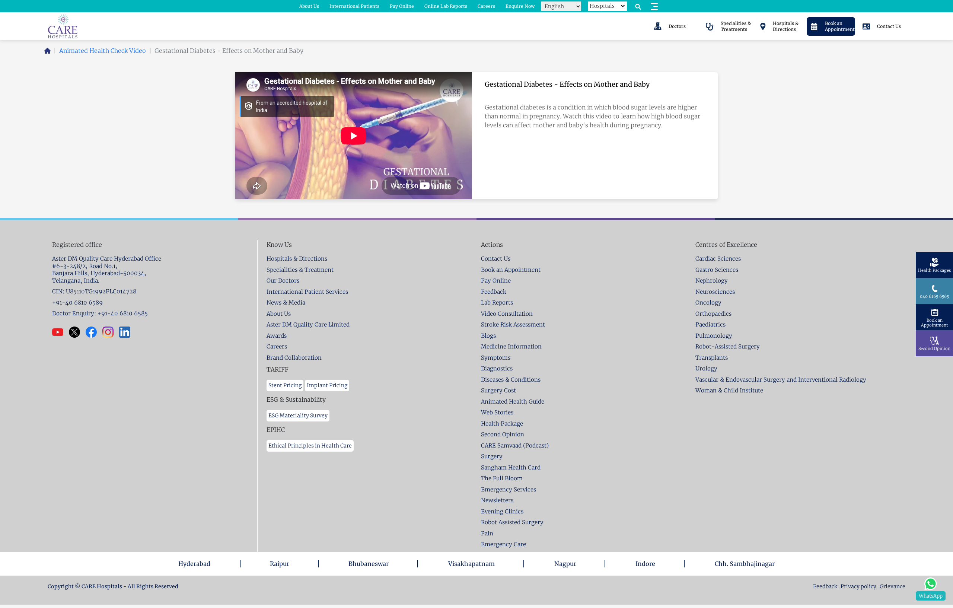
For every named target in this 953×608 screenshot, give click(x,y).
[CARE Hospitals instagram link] (110, 332)
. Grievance (891, 586)
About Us (309, 6)
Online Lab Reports (445, 6)
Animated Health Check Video (102, 50)
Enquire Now (520, 6)
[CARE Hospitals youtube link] (60, 332)
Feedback (825, 586)
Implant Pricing (327, 385)
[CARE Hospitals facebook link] (94, 332)
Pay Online (402, 6)
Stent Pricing (285, 385)
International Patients (354, 6)
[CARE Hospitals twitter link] (77, 332)
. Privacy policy (857, 586)
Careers (486, 6)
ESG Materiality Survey (298, 415)
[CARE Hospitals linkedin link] (127, 332)
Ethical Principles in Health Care (310, 445)
